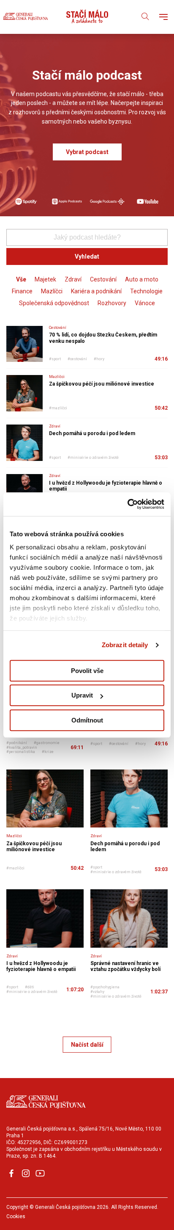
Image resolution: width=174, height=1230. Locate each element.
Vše (21, 279)
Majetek (45, 279)
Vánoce (145, 303)
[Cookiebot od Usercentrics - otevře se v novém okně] (127, 504)
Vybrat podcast (87, 152)
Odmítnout (87, 720)
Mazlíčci (52, 291)
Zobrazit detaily (125, 644)
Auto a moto (141, 279)
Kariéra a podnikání (96, 291)
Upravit (82, 695)
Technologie (146, 291)
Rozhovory (112, 303)
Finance (22, 291)
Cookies (15, 1216)
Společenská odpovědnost (54, 303)
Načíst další (87, 1044)
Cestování (103, 279)
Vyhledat (87, 256)
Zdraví (73, 279)
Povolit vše (87, 670)
